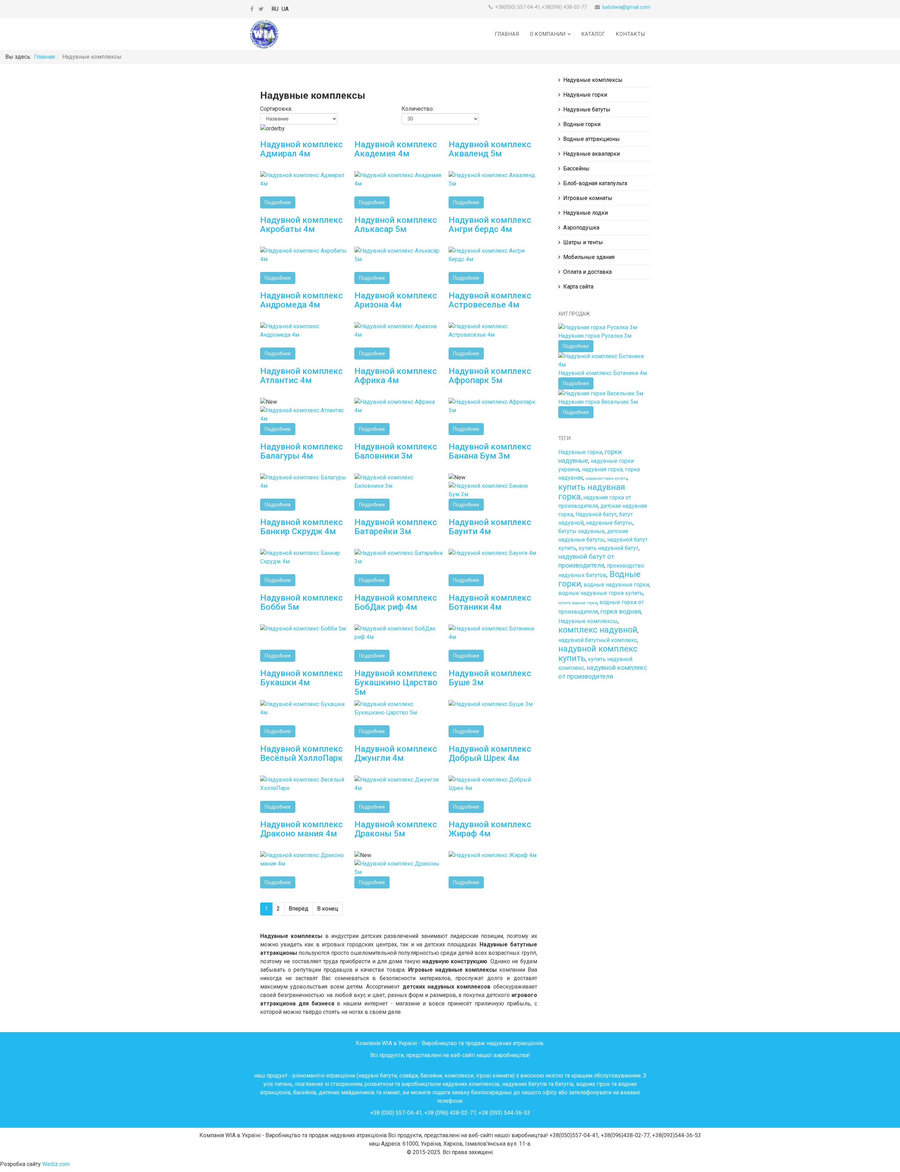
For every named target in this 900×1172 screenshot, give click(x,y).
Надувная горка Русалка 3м (594, 335)
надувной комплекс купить (597, 653)
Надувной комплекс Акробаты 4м (301, 224)
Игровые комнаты (587, 198)
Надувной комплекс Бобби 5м (301, 602)
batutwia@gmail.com (626, 7)
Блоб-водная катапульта (595, 183)
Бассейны (576, 168)
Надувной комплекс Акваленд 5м (490, 149)
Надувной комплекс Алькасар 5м (395, 224)
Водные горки (581, 124)
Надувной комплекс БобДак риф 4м (395, 602)
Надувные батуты (586, 109)
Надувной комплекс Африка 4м (395, 375)
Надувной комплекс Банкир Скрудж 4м (301, 526)
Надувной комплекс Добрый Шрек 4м (490, 753)
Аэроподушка (581, 227)
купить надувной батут (608, 548)
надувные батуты (609, 522)
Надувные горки (585, 94)
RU (274, 9)
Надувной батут (596, 514)
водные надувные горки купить (600, 593)
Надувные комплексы (593, 80)
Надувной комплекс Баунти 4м (490, 526)
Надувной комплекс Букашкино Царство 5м (395, 682)
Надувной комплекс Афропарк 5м (490, 375)
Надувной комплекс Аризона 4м (395, 300)
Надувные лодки (585, 212)
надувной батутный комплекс (597, 640)
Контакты (630, 34)
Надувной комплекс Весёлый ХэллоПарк (301, 753)
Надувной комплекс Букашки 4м (301, 677)
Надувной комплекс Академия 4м (395, 149)
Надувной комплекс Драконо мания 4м (301, 829)
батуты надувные (581, 531)
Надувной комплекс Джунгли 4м (395, 753)
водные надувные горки (616, 584)
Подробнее (278, 202)
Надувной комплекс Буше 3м (490, 677)
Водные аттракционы (591, 139)
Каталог (593, 34)
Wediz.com (56, 1164)
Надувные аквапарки (591, 153)
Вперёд (298, 908)
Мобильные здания (589, 257)
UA (285, 9)
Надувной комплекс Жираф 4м (490, 829)
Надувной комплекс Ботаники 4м (490, 602)
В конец (327, 908)
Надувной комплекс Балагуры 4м (301, 451)
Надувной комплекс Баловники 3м (395, 451)
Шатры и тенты (583, 242)
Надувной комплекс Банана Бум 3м (490, 451)
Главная (507, 34)
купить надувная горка (591, 491)
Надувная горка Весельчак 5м (598, 402)
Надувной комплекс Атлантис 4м (301, 375)
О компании (548, 34)
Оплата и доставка (587, 271)
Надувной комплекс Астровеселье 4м (490, 300)
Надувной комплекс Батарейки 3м (395, 526)
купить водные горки (577, 603)
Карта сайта (578, 286)
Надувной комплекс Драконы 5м (395, 829)
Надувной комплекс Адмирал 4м (301, 149)
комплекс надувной (597, 630)
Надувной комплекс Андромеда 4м (301, 300)
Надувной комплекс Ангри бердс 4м (490, 224)
